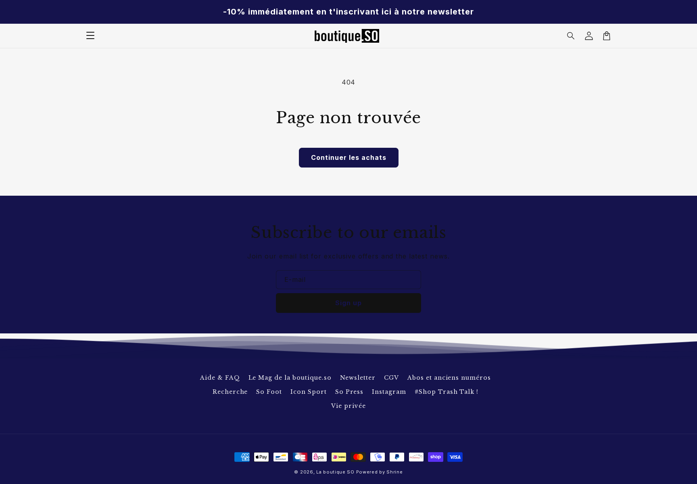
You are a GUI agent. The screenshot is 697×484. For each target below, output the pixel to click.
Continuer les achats (348, 157)
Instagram (389, 391)
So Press (349, 391)
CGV (391, 377)
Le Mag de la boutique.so (290, 377)
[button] (571, 36)
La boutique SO (335, 472)
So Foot (269, 391)
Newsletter (358, 377)
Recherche (230, 391)
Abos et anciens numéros (449, 377)
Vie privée (348, 406)
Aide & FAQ (220, 377)
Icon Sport (308, 391)
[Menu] (90, 36)
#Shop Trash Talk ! (446, 391)
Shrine (394, 472)
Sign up (348, 303)
